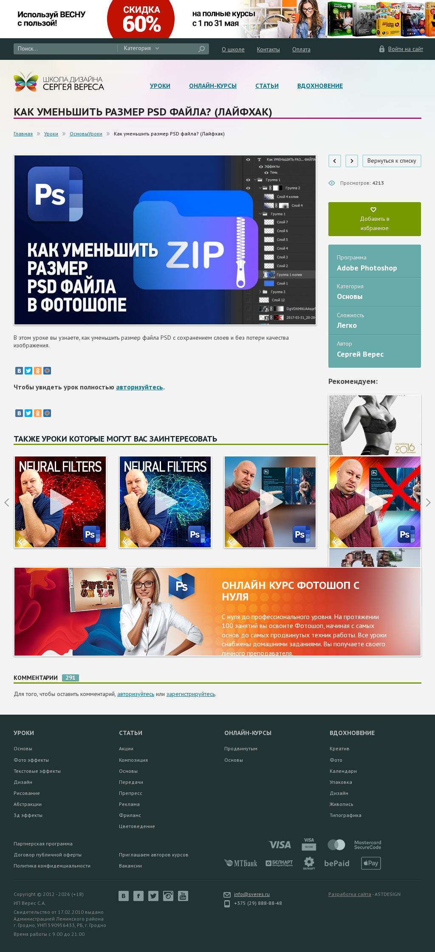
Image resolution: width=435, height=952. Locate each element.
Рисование (27, 793)
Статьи (267, 86)
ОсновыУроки (86, 133)
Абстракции (28, 804)
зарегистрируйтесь (191, 694)
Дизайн (23, 782)
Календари (343, 771)
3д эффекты (28, 815)
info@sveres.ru (252, 894)
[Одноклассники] (38, 371)
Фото (336, 760)
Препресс (130, 793)
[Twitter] (28, 371)
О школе (233, 49)
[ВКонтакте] (19, 371)
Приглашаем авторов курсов (154, 854)
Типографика (346, 815)
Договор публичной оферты (48, 854)
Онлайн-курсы (213, 86)
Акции (126, 748)
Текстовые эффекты (37, 771)
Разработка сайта (349, 894)
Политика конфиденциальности (52, 865)
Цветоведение (137, 826)
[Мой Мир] (47, 371)
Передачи (131, 782)
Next (428, 503)
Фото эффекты (31, 760)
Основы (349, 296)
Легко (347, 325)
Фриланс (130, 815)
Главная (23, 133)
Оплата (301, 49)
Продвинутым (240, 748)
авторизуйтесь (139, 387)
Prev (6, 503)
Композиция (133, 760)
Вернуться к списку (391, 160)
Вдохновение (320, 86)
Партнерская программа (43, 843)
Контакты (268, 49)
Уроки (160, 86)
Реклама (129, 804)
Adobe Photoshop (367, 268)
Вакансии (130, 865)
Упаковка (341, 782)
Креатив (340, 748)
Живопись (341, 804)
